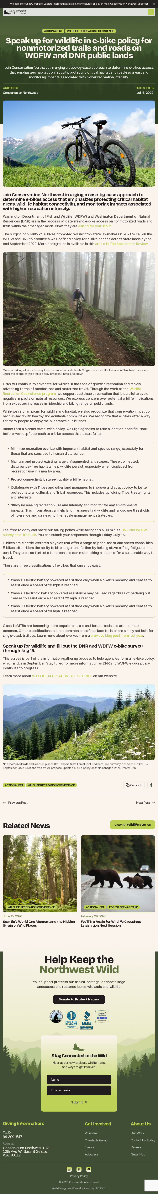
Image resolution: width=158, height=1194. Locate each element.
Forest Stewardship (123, 907)
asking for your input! (95, 226)
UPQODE (100, 1188)
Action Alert (53, 31)
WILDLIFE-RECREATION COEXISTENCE (62, 676)
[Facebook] (79, 1169)
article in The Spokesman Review (121, 244)
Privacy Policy (79, 1176)
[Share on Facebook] (151, 785)
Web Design (59, 1188)
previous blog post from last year (116, 635)
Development (81, 1188)
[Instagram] (69, 1169)
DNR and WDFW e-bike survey (111, 646)
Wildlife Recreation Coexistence (90, 31)
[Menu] (151, 12)
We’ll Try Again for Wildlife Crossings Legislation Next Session (111, 924)
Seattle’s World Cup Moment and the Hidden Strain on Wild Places (39, 924)
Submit (79, 1102)
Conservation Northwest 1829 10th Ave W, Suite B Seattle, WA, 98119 (26, 1151)
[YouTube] (88, 1169)
